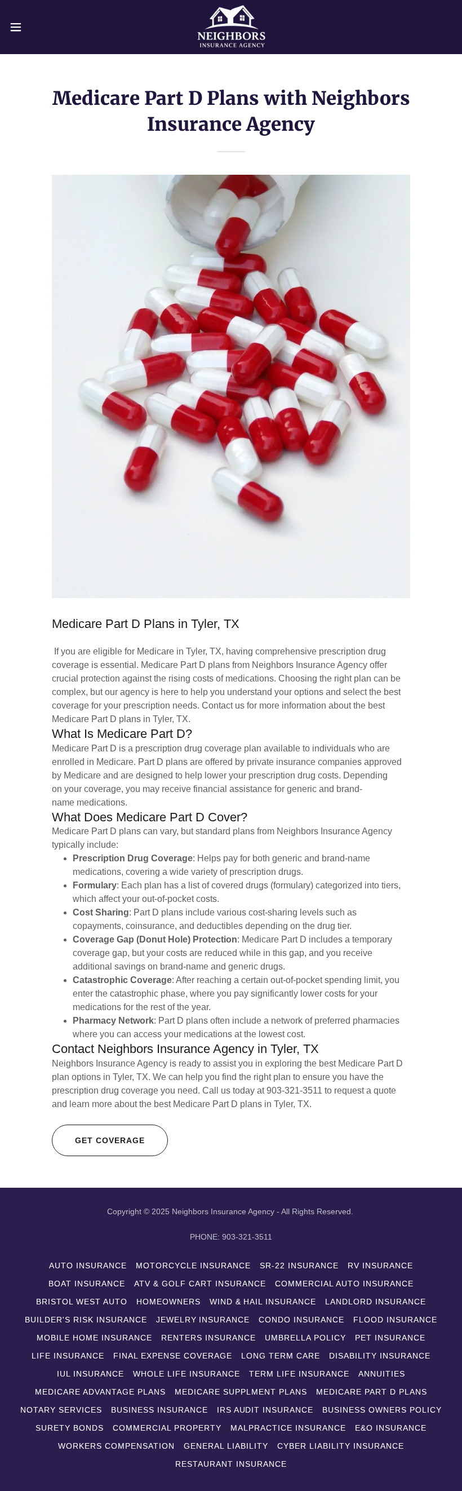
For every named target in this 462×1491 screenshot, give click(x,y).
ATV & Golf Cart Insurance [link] (200, 1283)
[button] (39, 27)
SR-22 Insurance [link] (299, 1265)
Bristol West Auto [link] (81, 1301)
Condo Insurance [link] (301, 1319)
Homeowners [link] (168, 1301)
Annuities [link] (381, 1373)
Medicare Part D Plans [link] (371, 1391)
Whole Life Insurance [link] (186, 1373)
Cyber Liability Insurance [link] (340, 1445)
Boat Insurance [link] (86, 1283)
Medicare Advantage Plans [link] (100, 1391)
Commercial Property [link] (167, 1427)
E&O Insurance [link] (391, 1427)
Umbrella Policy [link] (305, 1337)
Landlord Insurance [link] (375, 1301)
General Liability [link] (226, 1445)
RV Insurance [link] (380, 1265)
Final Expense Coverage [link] (172, 1355)
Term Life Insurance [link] (299, 1373)
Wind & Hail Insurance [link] (263, 1301)
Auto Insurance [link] (88, 1265)
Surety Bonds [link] (69, 1427)
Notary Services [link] (61, 1409)
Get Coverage (110, 1140)
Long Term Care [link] (280, 1355)
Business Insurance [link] (159, 1409)
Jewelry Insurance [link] (203, 1319)
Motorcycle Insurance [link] (193, 1265)
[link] (230, 27)
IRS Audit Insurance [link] (265, 1409)
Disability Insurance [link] (379, 1355)
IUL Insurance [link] (90, 1373)
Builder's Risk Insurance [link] (86, 1319)
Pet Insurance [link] (390, 1337)
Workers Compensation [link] (116, 1445)
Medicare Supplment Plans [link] (241, 1391)
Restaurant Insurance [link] (231, 1463)
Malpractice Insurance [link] (288, 1427)
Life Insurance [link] (68, 1355)
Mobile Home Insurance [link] (94, 1337)
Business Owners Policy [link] (382, 1409)
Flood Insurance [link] (395, 1319)
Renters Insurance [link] (208, 1337)
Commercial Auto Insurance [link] (344, 1283)
